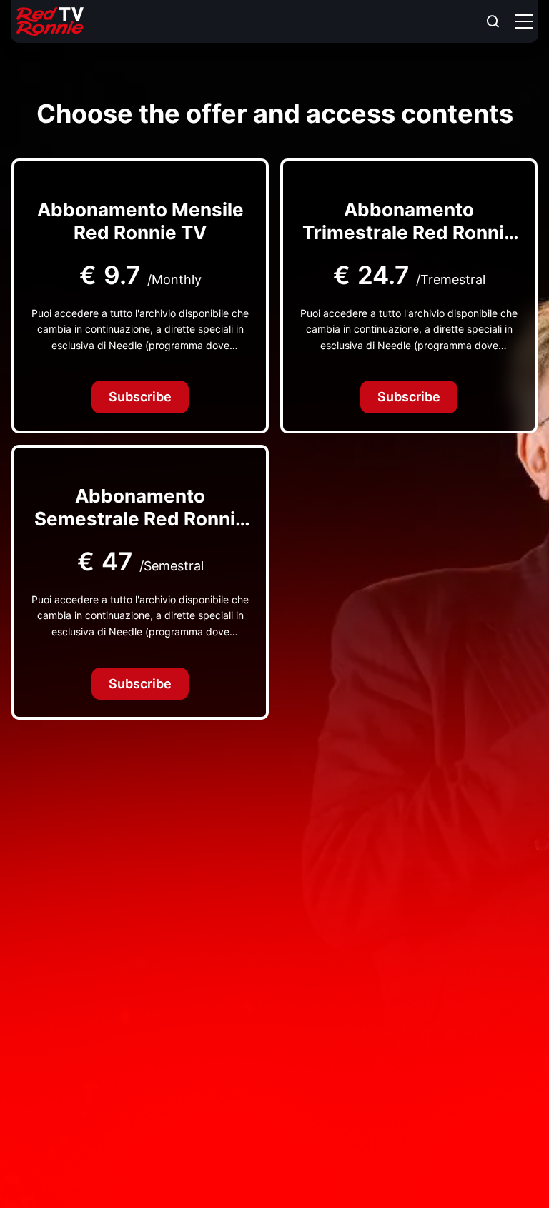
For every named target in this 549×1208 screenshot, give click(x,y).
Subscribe (140, 396)
